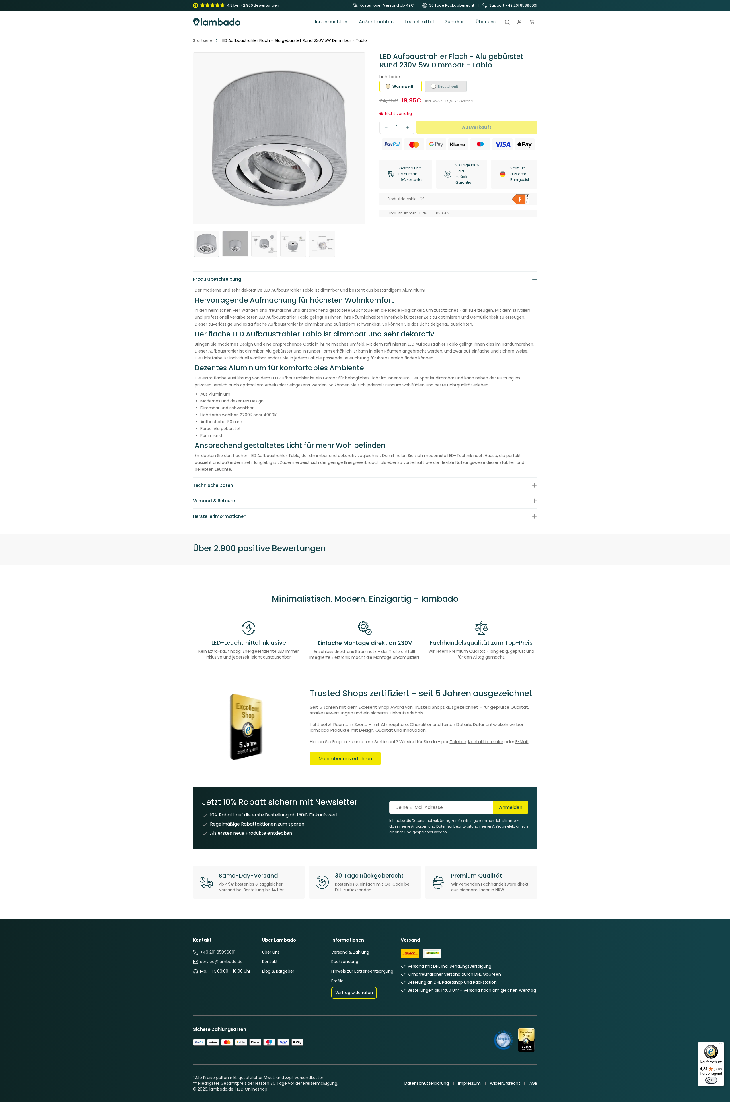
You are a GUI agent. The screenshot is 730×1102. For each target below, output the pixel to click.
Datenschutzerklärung (431, 820)
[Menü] (720, 1045)
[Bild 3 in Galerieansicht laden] (264, 244)
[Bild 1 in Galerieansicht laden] (207, 244)
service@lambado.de (221, 962)
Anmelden (510, 807)
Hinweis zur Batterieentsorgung (362, 971)
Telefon (458, 742)
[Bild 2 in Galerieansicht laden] (235, 244)
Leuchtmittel (419, 22)
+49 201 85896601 (217, 952)
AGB (533, 1083)
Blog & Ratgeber (278, 971)
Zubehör (454, 22)
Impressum (469, 1083)
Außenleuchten (376, 22)
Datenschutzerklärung (426, 1083)
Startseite (203, 40)
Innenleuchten (331, 22)
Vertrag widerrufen (354, 993)
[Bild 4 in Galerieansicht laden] (293, 244)
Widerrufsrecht (505, 1083)
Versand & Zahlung (350, 952)
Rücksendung (344, 962)
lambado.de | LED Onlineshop (238, 1089)
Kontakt (270, 962)
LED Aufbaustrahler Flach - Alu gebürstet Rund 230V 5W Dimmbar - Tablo (294, 40)
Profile (337, 981)
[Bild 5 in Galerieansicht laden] (322, 244)
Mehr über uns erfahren (345, 758)
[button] (331, 22)
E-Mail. (522, 742)
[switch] (711, 1080)
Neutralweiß (445, 88)
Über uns (271, 952)
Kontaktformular (485, 742)
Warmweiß (399, 88)
